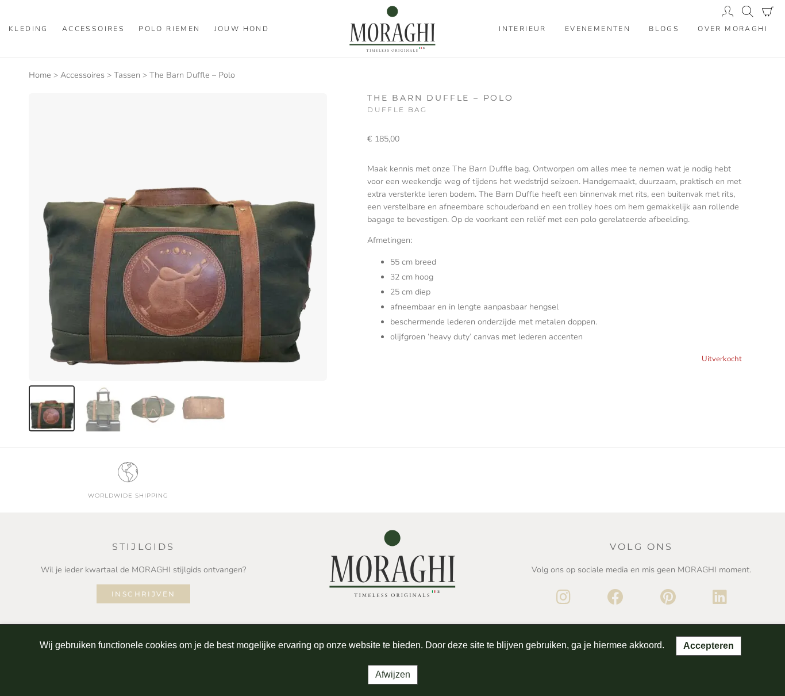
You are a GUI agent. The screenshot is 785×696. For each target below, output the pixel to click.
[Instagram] (563, 598)
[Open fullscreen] (311, 365)
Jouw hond (242, 28)
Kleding (28, 28)
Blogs (664, 28)
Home (40, 75)
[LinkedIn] (720, 598)
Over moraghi (733, 28)
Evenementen (597, 28)
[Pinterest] (668, 598)
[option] (52, 408)
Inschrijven (143, 594)
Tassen (127, 75)
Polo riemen (169, 28)
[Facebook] (615, 598)
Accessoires (93, 28)
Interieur (523, 28)
